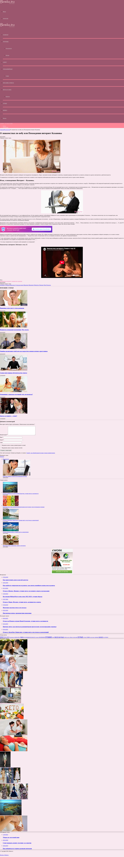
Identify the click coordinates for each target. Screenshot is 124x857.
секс (104, 637)
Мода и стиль (7, 89)
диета (22, 637)
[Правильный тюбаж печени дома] (13, 750)
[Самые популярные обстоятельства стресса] (13, 370)
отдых (80, 637)
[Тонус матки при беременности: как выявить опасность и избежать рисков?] (13, 734)
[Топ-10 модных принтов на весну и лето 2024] (10, 782)
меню (53, 637)
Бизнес (5, 110)
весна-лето (17, 637)
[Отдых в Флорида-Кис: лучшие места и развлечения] (11, 530)
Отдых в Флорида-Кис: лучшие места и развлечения (15, 532)
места (56, 637)
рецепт (101, 637)
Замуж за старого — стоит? (8, 416)
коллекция (42, 637)
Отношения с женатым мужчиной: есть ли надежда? (16, 394)
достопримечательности (29, 637)
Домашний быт (7, 69)
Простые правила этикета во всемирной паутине (15, 476)
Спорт (5, 62)
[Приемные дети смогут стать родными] (13, 305)
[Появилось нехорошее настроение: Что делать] (13, 327)
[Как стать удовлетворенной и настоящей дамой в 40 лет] (13, 654)
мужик (65, 637)
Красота (8, 96)
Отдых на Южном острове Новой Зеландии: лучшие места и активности (21, 493)
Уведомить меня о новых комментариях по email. (14, 445)
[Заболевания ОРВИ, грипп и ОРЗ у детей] (13, 670)
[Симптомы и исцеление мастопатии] (13, 831)
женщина (37, 637)
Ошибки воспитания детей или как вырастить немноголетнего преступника (24, 351)
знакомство (14, 281)
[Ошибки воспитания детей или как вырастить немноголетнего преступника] (13, 348)
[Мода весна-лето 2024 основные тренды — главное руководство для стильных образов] (14, 798)
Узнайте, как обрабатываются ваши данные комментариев (40, 453)
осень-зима (75, 637)
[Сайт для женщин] (7, 3)
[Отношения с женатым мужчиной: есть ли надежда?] (13, 391)
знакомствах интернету (5, 281)
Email (2, 440)
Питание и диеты (8, 82)
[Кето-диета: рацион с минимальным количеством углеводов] (12, 718)
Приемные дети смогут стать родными (12, 308)
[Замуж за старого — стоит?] (13, 413)
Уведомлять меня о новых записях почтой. (12, 447)
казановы (20, 281)
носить (68, 637)
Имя (1, 437)
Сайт (1, 442)
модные (61, 637)
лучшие (48, 637)
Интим (7, 55)
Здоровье (6, 41)
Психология (9, 48)
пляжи (88, 637)
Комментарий (4, 434)
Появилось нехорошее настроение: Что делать (14, 329)
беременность (12, 637)
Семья (7, 76)
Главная (2, 129)
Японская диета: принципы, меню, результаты (14, 545)
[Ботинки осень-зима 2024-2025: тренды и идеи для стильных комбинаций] (11, 686)
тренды (106, 637)
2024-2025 (6, 637)
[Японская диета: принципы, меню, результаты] (11, 544)
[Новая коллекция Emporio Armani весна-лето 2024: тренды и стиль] (5, 766)
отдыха (84, 637)
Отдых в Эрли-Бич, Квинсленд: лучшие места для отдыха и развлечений (21, 520)
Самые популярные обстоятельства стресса (13, 373)
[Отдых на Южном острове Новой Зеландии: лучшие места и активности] (10, 492)
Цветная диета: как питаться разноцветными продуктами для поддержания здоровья (23, 507)
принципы (96, 637)
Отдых (5, 103)
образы (71, 637)
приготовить (92, 637)
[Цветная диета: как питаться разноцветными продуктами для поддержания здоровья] (11, 505)
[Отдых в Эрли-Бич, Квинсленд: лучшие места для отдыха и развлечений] (11, 519)
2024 (1, 637)
